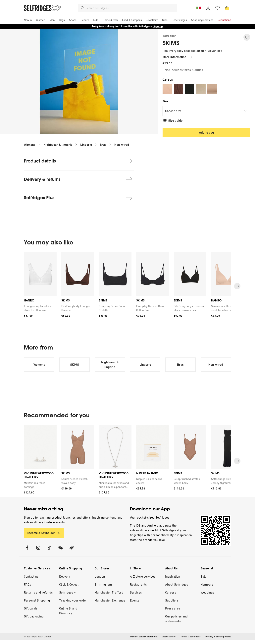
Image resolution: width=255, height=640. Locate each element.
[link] (39, 308)
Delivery (65, 576)
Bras (103, 145)
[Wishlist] (218, 8)
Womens (29, 145)
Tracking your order (73, 600)
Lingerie (86, 145)
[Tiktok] (49, 550)
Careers (170, 592)
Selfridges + (67, 592)
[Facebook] (27, 550)
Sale (203, 576)
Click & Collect (68, 584)
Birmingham (103, 584)
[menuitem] (28, 20)
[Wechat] (60, 550)
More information (174, 57)
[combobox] (131, 8)
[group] (127, 286)
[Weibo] (72, 550)
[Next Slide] (237, 286)
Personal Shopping (37, 600)
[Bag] (227, 8)
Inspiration (172, 576)
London (100, 576)
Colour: (168, 80)
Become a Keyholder (41, 533)
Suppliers (171, 600)
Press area (172, 608)
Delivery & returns (42, 179)
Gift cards (30, 608)
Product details (40, 161)
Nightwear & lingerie (57, 145)
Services (136, 592)
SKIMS (171, 43)
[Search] (82, 8)
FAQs (27, 584)
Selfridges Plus (39, 198)
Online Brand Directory (68, 611)
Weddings (207, 592)
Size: (166, 101)
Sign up (158, 26)
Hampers (207, 584)
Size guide (175, 120)
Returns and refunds (38, 592)
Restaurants (138, 584)
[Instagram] (38, 550)
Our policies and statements (176, 618)
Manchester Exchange (110, 600)
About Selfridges (176, 584)
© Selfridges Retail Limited (37, 636)
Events (134, 600)
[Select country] (198, 8)
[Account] (208, 8)
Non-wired (121, 145)
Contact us (31, 576)
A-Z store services (142, 576)
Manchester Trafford (109, 592)
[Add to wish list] (246, 37)
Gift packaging (33, 616)
